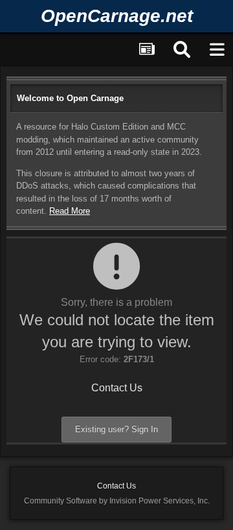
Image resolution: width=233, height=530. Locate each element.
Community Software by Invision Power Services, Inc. (117, 500)
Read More (69, 211)
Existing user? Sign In (116, 429)
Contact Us (116, 387)
